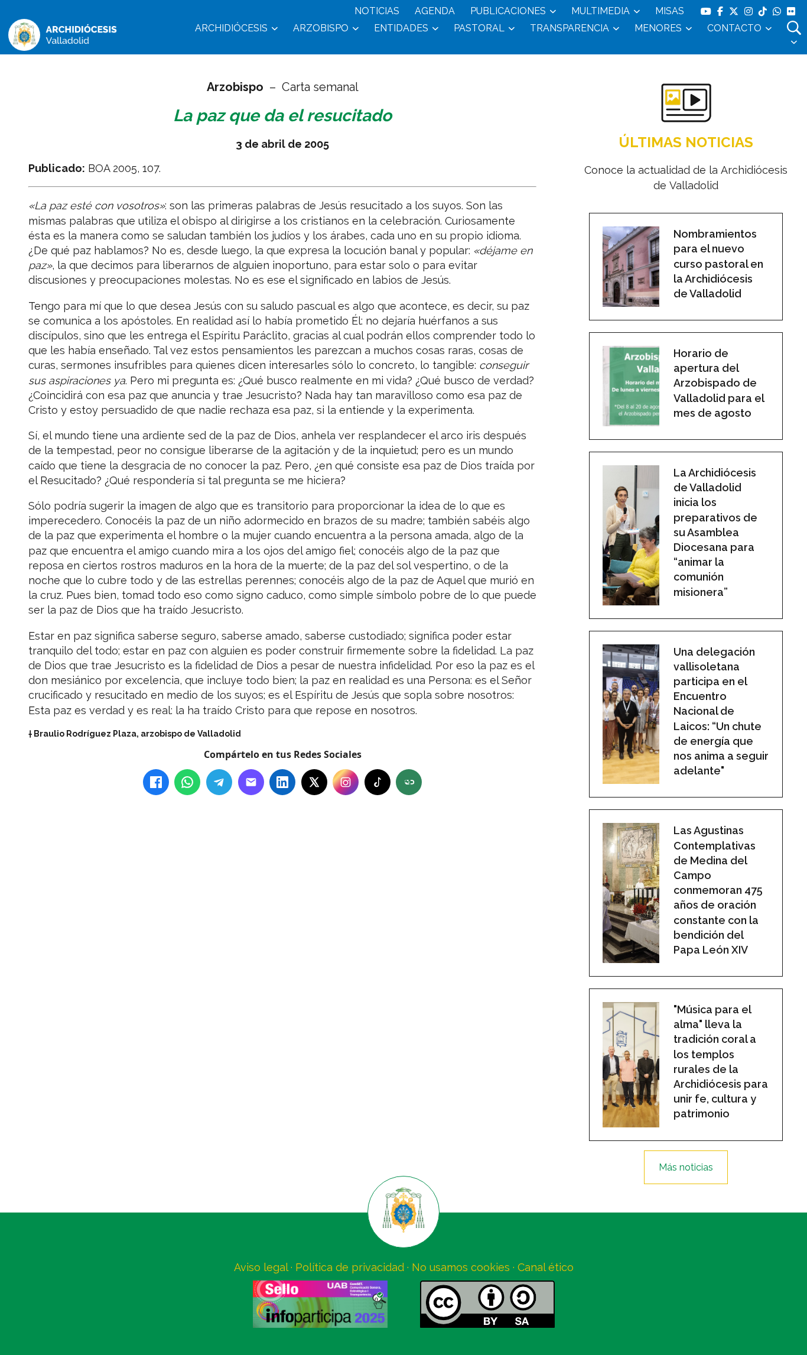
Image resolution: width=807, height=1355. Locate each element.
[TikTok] (378, 782)
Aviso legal (261, 1267)
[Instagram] (346, 782)
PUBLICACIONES (508, 11)
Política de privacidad (349, 1267)
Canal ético (546, 1267)
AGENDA (435, 11)
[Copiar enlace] (409, 782)
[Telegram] (219, 782)
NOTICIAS (376, 11)
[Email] (251, 782)
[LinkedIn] (282, 782)
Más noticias (686, 1167)
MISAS (669, 11)
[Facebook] (156, 782)
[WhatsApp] (187, 782)
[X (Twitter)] (314, 782)
